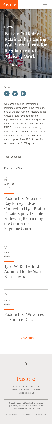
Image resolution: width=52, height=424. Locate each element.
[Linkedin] (23, 93)
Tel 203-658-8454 (26, 393)
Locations (35, 390)
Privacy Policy (11, 415)
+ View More (26, 338)
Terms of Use (40, 415)
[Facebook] (7, 93)
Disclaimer (26, 415)
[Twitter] (15, 93)
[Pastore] (9, 4)
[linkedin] (27, 364)
